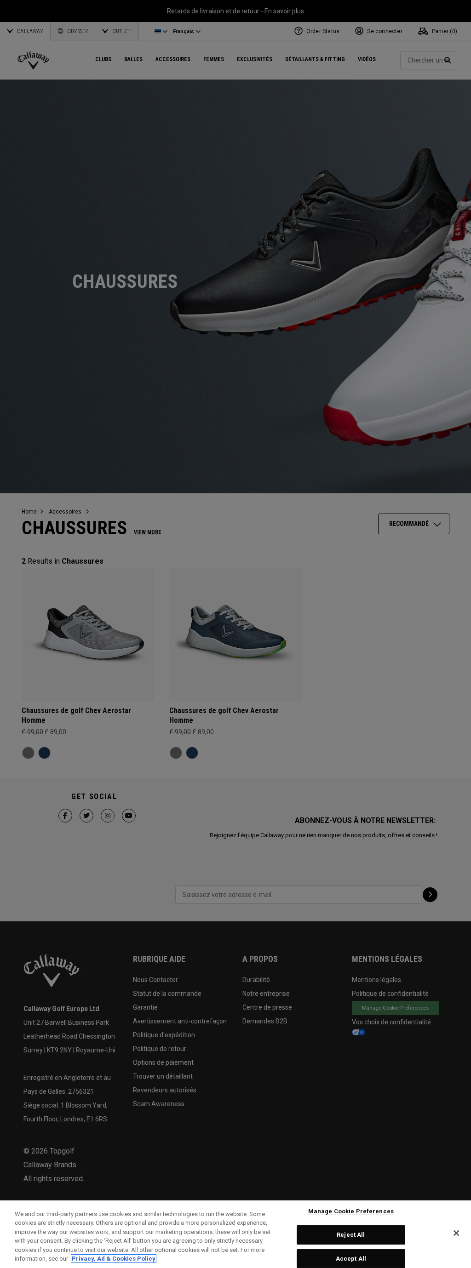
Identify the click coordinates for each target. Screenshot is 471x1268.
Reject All (351, 1234)
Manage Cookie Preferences (351, 1211)
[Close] (456, 1233)
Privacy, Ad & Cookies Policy (113, 1258)
